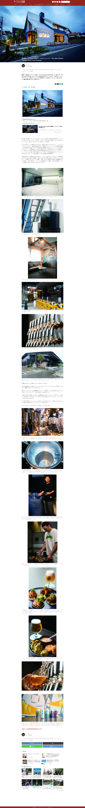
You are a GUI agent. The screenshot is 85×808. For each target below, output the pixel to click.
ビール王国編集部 (29, 66)
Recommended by (58, 790)
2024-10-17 (28, 65)
